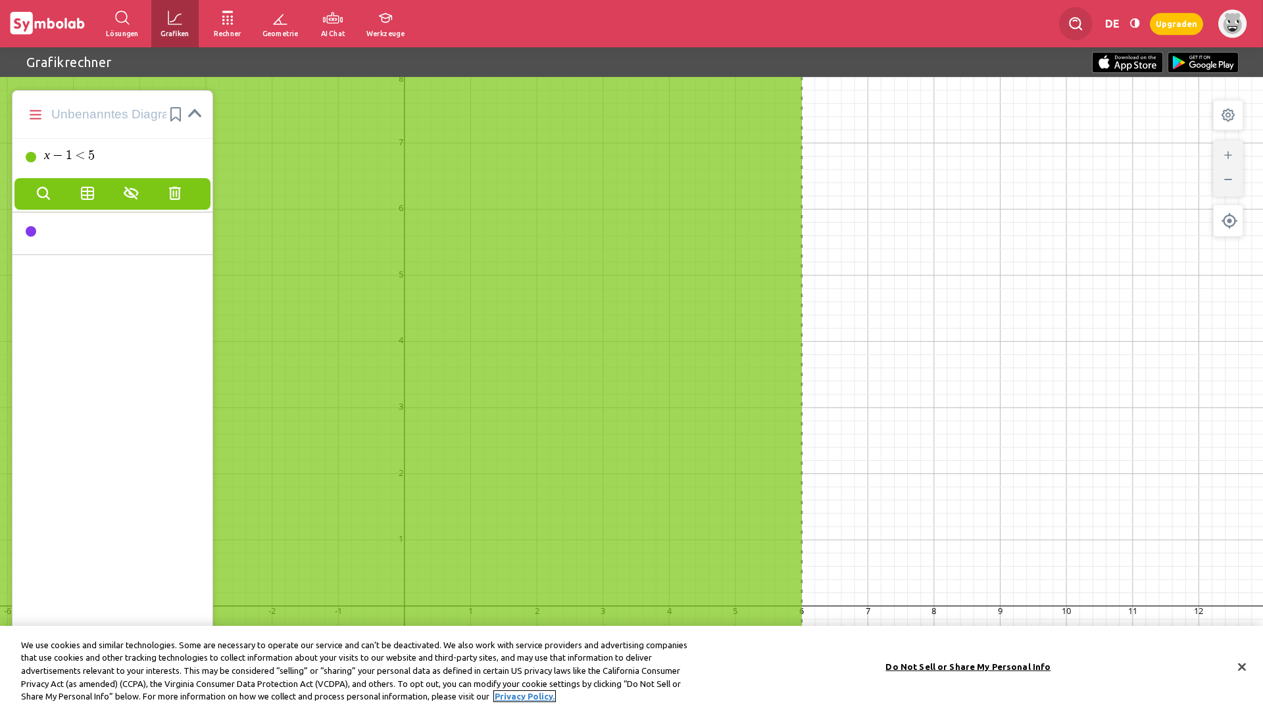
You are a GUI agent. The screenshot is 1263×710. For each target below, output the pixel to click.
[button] (176, 114)
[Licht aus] (1134, 23)
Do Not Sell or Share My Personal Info (968, 666)
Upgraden (1176, 23)
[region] (631, 668)
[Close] (1241, 667)
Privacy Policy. (525, 696)
